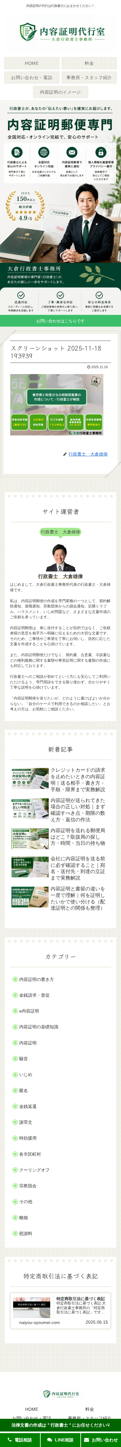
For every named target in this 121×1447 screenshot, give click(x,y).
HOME (31, 1409)
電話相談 (22, 1439)
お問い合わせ (104, 1439)
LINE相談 (64, 1439)
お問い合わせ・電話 (31, 1418)
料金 (89, 1409)
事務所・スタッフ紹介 (89, 1418)
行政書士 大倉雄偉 (60, 576)
